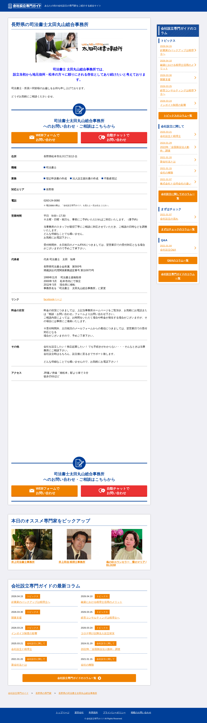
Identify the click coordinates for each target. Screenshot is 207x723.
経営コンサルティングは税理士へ (100, 617)
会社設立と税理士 (21, 649)
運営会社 (79, 712)
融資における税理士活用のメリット (101, 602)
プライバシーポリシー (114, 712)
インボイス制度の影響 (24, 633)
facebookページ (53, 299)
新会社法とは (19, 664)
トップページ (62, 712)
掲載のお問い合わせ (141, 712)
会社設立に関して (36, 643)
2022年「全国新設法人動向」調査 (100, 649)
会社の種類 (87, 664)
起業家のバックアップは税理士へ (30, 602)
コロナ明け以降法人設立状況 (97, 633)
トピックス (32, 596)
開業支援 (16, 617)
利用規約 (93, 712)
